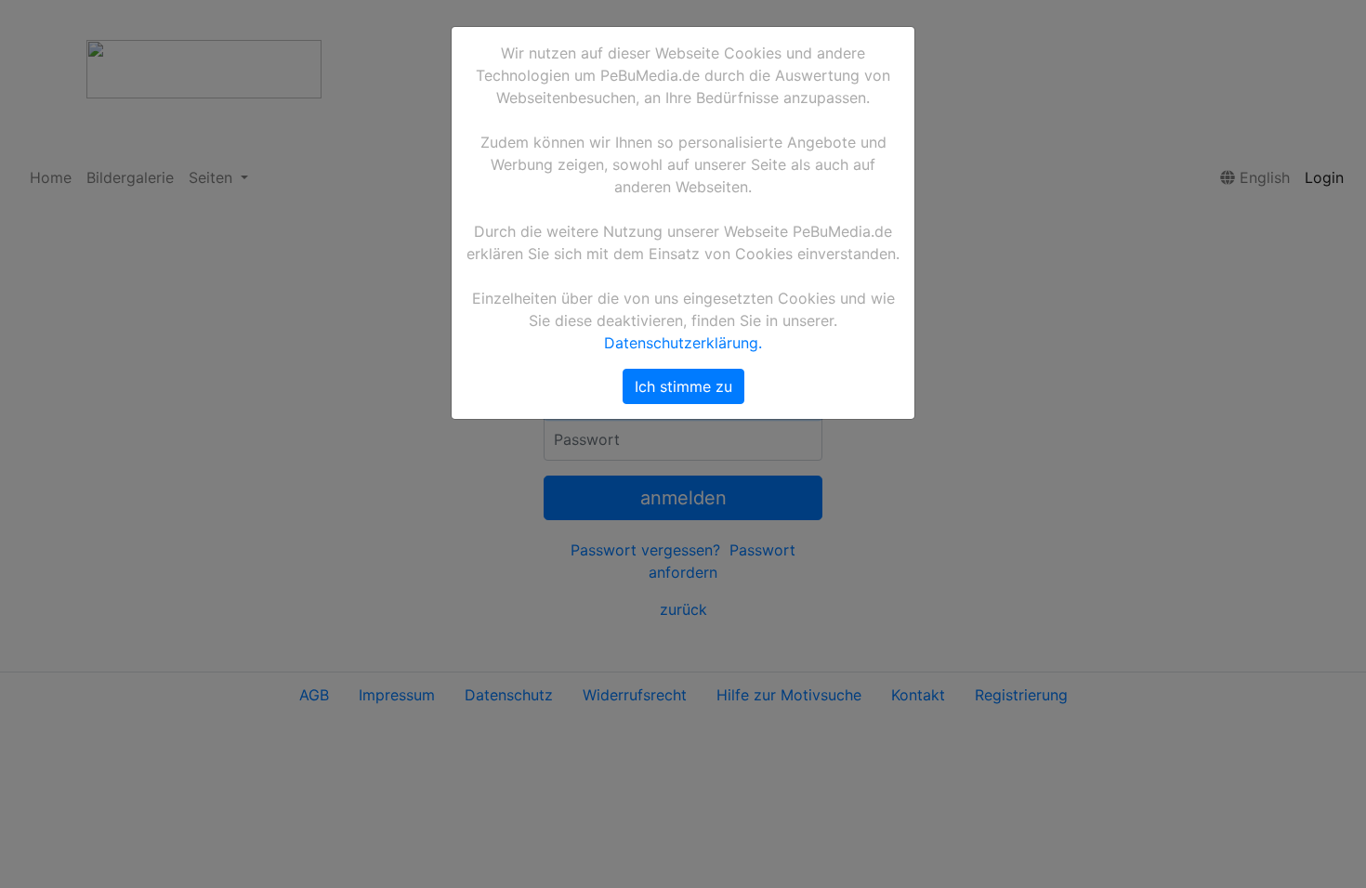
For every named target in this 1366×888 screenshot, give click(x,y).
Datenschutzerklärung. (683, 342)
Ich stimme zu (683, 386)
